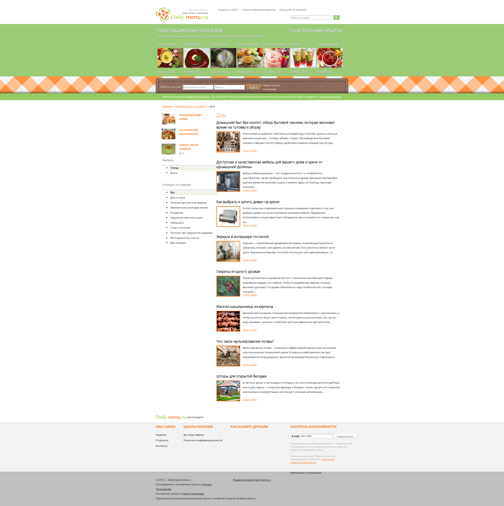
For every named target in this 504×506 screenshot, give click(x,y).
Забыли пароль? (271, 85)
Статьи (174, 167)
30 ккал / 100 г (298, 71)
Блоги (173, 173)
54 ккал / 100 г (325, 71)
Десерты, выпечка (275, 44)
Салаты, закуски (167, 44)
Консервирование (328, 44)
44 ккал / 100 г (245, 71)
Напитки (295, 44)
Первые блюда (193, 44)
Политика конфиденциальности (203, 440)
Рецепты (161, 435)
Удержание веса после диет (186, 217)
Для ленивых (178, 242)
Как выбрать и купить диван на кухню (247, 201)
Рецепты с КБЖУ (228, 9)
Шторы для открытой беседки (241, 376)
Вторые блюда (219, 44)
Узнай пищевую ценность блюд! (190, 30)
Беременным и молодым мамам (189, 207)
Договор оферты (193, 435)
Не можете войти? (330, 96)
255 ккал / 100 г (273, 71)
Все (172, 192)
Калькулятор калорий (293, 9)
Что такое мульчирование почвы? (245, 341)
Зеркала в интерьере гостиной (242, 236)
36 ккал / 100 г (192, 71)
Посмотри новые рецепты (316, 30)
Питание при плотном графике (188, 202)
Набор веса (177, 222)
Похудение (176, 212)
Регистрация (269, 89)
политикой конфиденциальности (312, 461)
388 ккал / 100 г (167, 71)
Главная (166, 106)
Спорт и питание (180, 227)
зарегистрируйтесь (198, 96)
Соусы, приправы (248, 44)
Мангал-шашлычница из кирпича (244, 306)
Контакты (162, 446)
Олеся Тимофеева (193, 493)
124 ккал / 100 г (220, 71)
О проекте (162, 440)
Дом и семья (177, 197)
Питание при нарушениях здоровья (191, 232)
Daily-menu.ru (184, 14)
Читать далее (250, 150)
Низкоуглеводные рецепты (259, 9)
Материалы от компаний (305, 473)
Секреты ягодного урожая (238, 271)
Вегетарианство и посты (184, 238)
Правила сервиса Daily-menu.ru (252, 480)
